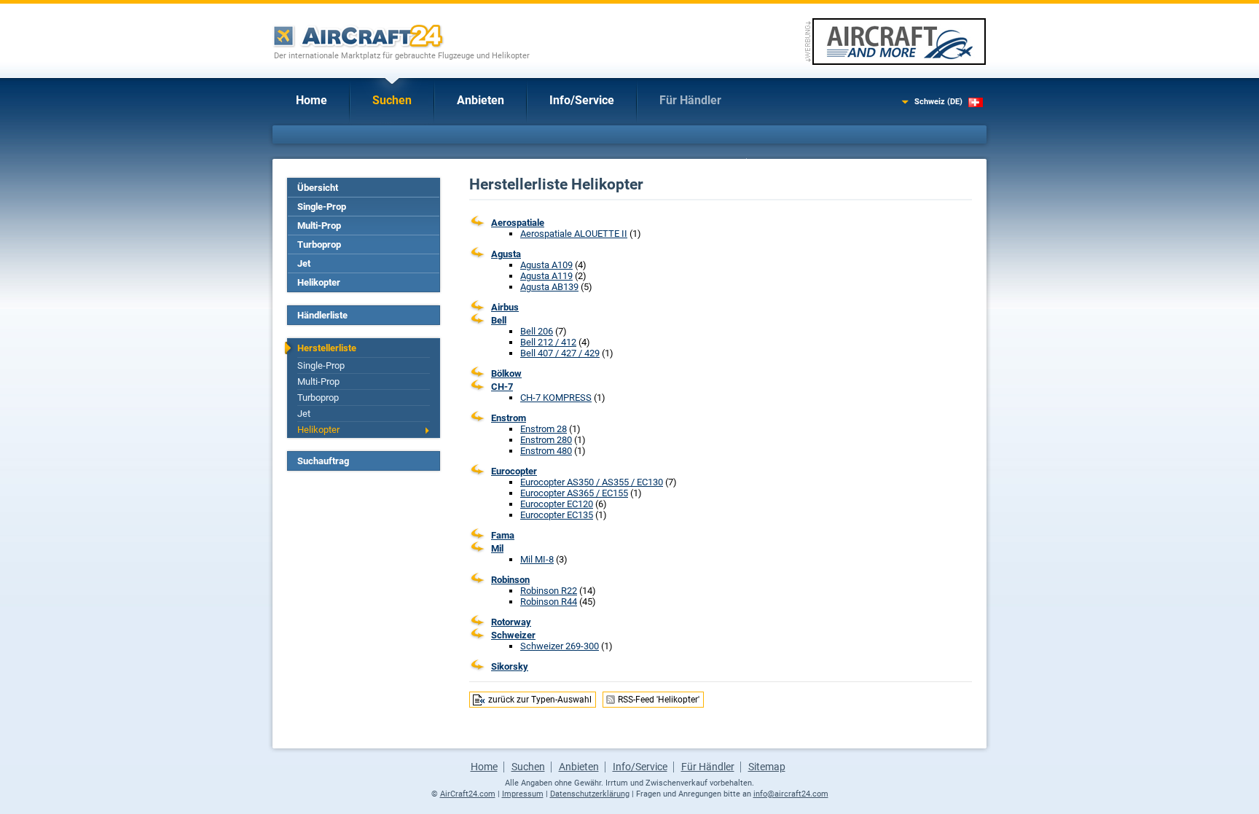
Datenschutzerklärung (590, 794)
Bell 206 (536, 331)
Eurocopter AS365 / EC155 (574, 493)
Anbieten (480, 100)
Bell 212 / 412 (548, 342)
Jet (303, 263)
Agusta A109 (546, 264)
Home (311, 100)
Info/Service (581, 100)
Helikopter (318, 282)
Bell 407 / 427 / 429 (560, 353)
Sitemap (766, 766)
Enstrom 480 (546, 450)
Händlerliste (322, 315)
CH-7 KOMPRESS (556, 397)
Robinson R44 (548, 601)
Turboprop (319, 244)
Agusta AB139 (549, 286)
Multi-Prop (319, 225)
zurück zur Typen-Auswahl (540, 699)
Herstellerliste (326, 348)
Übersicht (317, 187)
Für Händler (690, 100)
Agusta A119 (546, 275)
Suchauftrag (323, 460)
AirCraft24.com (467, 794)
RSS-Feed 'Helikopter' (658, 699)
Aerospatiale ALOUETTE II (573, 233)
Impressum (523, 794)
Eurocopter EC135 (556, 514)
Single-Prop (321, 206)
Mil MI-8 (537, 559)
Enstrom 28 (543, 428)
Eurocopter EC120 (556, 503)
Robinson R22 (548, 590)
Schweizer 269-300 (559, 646)
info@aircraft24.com (790, 794)
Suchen (392, 100)
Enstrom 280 (546, 439)
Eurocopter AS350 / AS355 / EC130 (591, 482)
